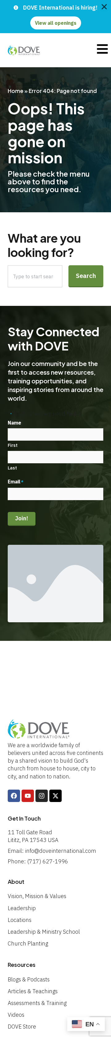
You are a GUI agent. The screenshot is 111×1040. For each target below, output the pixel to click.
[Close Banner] (104, 7)
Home (15, 90)
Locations (19, 919)
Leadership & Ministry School (44, 931)
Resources (21, 964)
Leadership (22, 908)
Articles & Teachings (33, 991)
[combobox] (35, 276)
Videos (16, 1014)
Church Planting (28, 943)
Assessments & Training (37, 1003)
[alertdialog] (55, 16)
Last (12, 468)
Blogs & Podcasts (29, 979)
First (13, 445)
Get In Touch (24, 818)
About (16, 881)
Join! (21, 518)
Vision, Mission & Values (37, 896)
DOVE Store (22, 1026)
